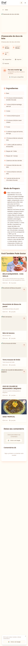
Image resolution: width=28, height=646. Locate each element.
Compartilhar (7, 59)
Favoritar (6, 63)
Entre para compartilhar (17, 77)
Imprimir (19, 59)
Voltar (6, 10)
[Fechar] (25, 636)
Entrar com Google (15, 642)
